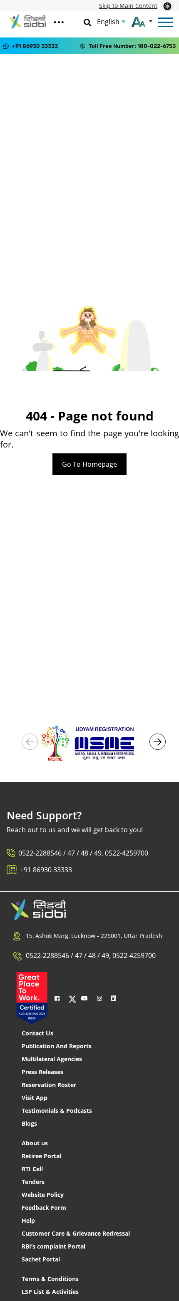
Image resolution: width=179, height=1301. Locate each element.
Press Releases (42, 1072)
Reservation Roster (49, 1085)
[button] (157, 742)
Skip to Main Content (128, 6)
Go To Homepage (89, 464)
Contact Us (37, 1033)
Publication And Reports (57, 1046)
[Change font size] (142, 21)
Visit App (34, 1098)
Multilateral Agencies (52, 1059)
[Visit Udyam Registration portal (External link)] (89, 742)
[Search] (87, 21)
